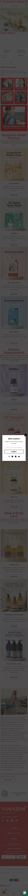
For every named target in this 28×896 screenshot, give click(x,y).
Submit (14, 451)
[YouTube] (19, 456)
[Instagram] (12, 456)
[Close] (25, 435)
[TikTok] (15, 456)
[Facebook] (9, 456)
